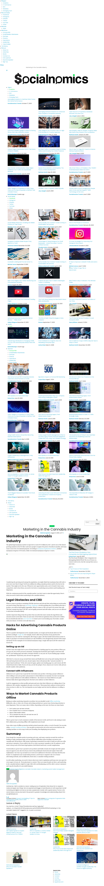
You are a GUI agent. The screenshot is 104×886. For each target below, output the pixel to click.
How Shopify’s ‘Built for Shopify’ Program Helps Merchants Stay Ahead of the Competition (83, 131)
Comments (10, 801)
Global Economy (11, 829)
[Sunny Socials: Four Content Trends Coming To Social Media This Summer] (49, 215)
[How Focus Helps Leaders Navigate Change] (63, 821)
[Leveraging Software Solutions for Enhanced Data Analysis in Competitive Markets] (49, 104)
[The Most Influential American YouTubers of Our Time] (80, 291)
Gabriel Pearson (43, 135)
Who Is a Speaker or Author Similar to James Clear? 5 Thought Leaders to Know (21, 475)
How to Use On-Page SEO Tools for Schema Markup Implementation (82, 150)
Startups (5, 36)
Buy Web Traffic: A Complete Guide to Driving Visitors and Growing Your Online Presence (51, 150)
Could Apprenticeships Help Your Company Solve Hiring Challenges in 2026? (51, 396)
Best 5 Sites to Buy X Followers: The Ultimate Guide (82, 281)
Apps (4, 28)
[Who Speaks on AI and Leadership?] (18, 388)
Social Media (6, 13)
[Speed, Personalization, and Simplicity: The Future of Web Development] (49, 160)
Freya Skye (41, 379)
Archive (57, 878)
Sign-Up (5, 62)
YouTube (5, 22)
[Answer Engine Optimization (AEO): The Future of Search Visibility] (18, 141)
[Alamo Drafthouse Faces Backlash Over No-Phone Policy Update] (80, 447)
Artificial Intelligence (83, 865)
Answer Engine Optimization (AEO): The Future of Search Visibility (21, 150)
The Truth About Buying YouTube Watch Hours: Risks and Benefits (52, 300)
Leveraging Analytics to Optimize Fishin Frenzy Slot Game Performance (21, 100)
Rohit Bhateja (12, 194)
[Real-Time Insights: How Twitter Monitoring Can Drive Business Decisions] (18, 273)
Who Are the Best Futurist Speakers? (14, 867)
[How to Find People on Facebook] (80, 215)
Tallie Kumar (74, 571)
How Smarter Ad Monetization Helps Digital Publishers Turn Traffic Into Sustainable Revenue (20, 169)
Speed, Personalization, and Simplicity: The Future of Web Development (51, 169)
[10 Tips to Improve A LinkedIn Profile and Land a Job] (80, 254)
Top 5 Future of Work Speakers (79, 569)
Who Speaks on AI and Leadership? (18, 396)
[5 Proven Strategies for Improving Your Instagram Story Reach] (80, 233)
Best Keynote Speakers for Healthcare (85, 849)
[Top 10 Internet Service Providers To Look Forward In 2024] (80, 310)
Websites (5, 9)
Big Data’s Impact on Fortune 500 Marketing (51, 377)
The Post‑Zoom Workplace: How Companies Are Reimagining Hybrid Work (83, 553)
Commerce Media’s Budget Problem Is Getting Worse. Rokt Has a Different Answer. (22, 131)
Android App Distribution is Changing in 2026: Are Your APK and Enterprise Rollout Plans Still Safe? (21, 342)
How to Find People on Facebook (79, 223)
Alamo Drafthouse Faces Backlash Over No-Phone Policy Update (82, 456)
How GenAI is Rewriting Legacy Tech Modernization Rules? (80, 396)
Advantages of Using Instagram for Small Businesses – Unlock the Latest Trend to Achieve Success (50, 243)
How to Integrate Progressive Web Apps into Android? (51, 799)
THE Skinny (4, 46)
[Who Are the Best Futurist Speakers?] (16, 857)
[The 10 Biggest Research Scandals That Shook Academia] (18, 485)
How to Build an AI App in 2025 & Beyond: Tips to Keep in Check (83, 341)
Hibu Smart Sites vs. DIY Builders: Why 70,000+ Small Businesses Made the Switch (82, 169)
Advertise (6, 52)
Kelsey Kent (11, 478)
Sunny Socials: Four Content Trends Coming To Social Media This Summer (52, 223)
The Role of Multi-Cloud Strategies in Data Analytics (50, 319)
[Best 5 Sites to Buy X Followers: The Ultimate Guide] (77, 273)
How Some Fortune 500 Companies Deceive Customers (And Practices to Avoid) (21, 378)
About (4, 48)
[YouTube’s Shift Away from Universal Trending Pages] (18, 291)
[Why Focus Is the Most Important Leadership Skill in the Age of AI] (49, 466)
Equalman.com (59, 882)
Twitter (5, 20)
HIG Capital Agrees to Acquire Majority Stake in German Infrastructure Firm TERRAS (15, 832)
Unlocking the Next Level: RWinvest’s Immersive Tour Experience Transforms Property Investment (52, 494)
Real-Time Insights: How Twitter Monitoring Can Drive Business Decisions (22, 281)
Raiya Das (11, 398)
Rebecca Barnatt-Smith (46, 227)
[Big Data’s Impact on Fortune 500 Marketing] (49, 369)
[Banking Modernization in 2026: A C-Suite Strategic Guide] (80, 406)
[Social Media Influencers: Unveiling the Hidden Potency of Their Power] (18, 215)
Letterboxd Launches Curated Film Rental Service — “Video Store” (20, 319)
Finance (5, 38)
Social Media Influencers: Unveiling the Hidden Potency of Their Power (21, 223)
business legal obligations (17, 769)
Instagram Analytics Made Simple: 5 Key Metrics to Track (20, 242)
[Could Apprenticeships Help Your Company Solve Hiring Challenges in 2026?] (49, 388)
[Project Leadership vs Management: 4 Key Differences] (18, 447)
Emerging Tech (7, 11)
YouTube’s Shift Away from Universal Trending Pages (21, 300)
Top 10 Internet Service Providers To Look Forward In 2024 (81, 319)
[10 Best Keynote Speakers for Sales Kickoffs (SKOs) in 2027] (87, 821)
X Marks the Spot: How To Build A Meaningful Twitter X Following (51, 281)
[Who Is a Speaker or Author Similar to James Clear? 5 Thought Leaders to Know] (18, 466)
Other (4, 24)
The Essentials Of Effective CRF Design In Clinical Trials (81, 493)
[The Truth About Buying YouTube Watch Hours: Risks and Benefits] (49, 291)
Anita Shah (42, 345)
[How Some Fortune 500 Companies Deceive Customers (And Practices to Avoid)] (18, 369)
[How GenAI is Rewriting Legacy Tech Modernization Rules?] (80, 388)
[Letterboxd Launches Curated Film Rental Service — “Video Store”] (18, 310)
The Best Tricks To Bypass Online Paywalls (51, 188)
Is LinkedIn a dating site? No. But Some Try (20, 262)
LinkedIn (5, 18)
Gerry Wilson (73, 322)
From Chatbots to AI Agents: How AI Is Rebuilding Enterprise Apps (49, 341)
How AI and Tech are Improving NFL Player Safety (82, 574)
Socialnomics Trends (14, 103)
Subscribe (57, 880)
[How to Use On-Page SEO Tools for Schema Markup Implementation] (80, 141)
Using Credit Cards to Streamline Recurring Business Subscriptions (20, 436)
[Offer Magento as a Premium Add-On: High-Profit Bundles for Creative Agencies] (49, 123)
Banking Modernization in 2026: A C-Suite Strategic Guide (81, 415)
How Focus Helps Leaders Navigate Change (63, 831)
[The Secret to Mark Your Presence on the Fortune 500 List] (80, 369)
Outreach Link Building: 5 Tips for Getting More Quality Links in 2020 (20, 799)
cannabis (27, 769)
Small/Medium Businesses (10, 34)
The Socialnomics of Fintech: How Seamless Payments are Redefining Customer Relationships (82, 436)
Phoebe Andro (43, 247)
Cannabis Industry (36, 769)
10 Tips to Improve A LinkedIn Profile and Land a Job (83, 262)
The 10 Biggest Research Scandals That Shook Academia (21, 493)
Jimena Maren (74, 245)
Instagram (6, 17)
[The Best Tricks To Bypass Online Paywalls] (49, 180)
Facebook (6, 15)
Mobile (4, 26)
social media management (56, 769)
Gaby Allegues (12, 153)
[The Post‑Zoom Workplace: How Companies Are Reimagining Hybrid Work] (83, 542)
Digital (4, 1)
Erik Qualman (7, 58)
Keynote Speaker (8, 60)
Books (4, 54)
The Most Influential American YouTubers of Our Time (82, 300)
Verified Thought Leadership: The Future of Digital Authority (86, 867)
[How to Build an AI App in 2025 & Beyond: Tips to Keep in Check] (80, 333)
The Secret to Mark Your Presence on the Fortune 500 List (81, 378)
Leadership (6, 42)
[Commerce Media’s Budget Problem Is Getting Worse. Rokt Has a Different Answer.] (18, 123)
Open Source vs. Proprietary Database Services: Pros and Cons (80, 112)
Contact (57, 876)
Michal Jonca (12, 227)
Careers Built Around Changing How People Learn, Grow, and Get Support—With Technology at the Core (82, 190)
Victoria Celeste (13, 245)
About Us (5, 50)
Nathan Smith (73, 135)
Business (4, 30)
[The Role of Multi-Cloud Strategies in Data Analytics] (49, 310)
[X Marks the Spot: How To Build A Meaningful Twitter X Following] (49, 273)
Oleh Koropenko (45, 533)
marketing (45, 769)
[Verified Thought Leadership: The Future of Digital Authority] (87, 857)
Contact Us (6, 56)
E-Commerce (7, 5)
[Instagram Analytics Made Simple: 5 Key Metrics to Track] (18, 233)
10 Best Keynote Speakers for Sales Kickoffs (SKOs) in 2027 (87, 831)
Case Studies (7, 44)
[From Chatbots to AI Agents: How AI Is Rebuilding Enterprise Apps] (49, 333)
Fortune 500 (6, 32)
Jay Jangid (73, 116)
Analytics (5, 3)
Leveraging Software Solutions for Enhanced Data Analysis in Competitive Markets (51, 112)
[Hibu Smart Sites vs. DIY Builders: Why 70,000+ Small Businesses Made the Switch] (80, 160)
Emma (10, 285)
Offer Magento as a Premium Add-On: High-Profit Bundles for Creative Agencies (51, 131)
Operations (6, 40)
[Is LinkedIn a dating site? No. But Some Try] (18, 254)
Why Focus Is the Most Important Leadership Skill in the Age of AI (51, 475)
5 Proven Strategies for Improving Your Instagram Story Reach (80, 242)
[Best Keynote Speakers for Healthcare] (87, 839)
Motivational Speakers (59, 829)
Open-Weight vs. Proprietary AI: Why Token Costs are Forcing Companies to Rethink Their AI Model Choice (21, 190)
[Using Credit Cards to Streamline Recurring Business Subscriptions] (18, 427)
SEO (4, 7)
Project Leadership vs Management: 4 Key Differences (20, 456)
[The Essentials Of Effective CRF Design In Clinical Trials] (80, 485)
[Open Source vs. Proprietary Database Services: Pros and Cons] (80, 104)
